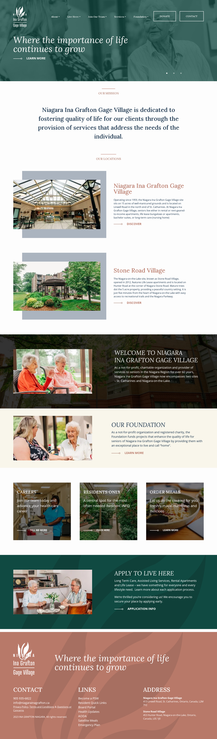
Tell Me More (38, 530)
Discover (133, 224)
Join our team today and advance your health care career (37, 501)
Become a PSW (88, 698)
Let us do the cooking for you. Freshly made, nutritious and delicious (174, 501)
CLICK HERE (103, 530)
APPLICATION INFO (141, 609)
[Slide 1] (166, 73)
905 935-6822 (22, 698)
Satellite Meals (88, 720)
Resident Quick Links (92, 703)
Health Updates (88, 712)
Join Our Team (96, 16)
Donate (165, 16)
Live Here (73, 16)
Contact (192, 16)
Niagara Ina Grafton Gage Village (149, 188)
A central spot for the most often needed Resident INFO (106, 498)
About (54, 16)
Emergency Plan (89, 725)
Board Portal (86, 707)
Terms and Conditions (42, 706)
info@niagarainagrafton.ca (31, 703)
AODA (82, 716)
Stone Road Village (139, 270)
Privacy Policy (20, 706)
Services (119, 16)
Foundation (140, 16)
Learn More (35, 58)
